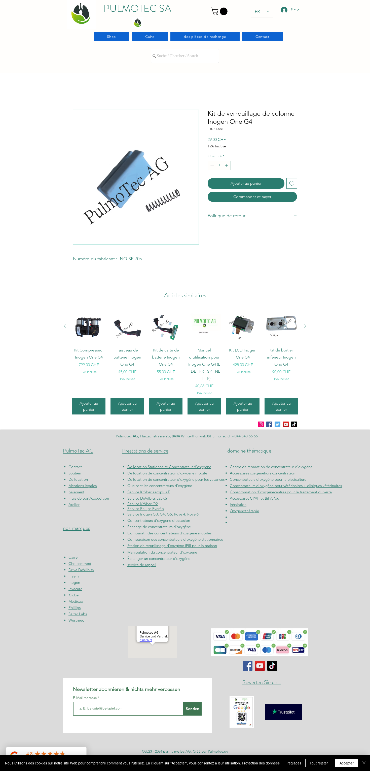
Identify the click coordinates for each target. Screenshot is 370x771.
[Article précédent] (65, 326)
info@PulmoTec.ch (216, 436)
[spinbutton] (219, 165)
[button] (220, 11)
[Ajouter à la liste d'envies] (291, 183)
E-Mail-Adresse (85, 697)
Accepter (347, 762)
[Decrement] (211, 165)
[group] (185, 362)
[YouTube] (286, 424)
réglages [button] (294, 762)
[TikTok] (294, 424)
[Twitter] (277, 424)
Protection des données (261, 762)
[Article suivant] (305, 326)
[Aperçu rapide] (88, 326)
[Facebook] (269, 424)
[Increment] (227, 165)
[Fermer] (364, 763)
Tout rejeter (319, 762)
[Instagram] (261, 424)
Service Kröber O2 (142, 503)
